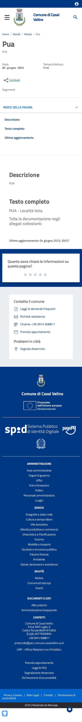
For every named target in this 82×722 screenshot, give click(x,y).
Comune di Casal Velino (46, 17)
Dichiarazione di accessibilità (39, 678)
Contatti (39, 617)
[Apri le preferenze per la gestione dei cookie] (6, 715)
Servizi (39, 507)
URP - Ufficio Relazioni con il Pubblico (39, 649)
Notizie (28, 34)
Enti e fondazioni (39, 485)
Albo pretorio (39, 605)
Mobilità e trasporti (39, 544)
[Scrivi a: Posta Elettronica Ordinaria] (39, 646)
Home (5, 34)
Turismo (39, 539)
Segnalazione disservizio (39, 673)
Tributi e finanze (39, 554)
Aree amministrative (39, 470)
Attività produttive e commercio (39, 529)
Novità (16, 34)
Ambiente (39, 559)
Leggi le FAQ (39, 668)
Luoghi (39, 500)
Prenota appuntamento (39, 663)
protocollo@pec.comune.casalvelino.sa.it (39, 643)
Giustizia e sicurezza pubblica (39, 549)
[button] (77, 4)
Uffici (39, 480)
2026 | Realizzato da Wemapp (41, 705)
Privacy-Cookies (13, 695)
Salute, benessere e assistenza (39, 564)
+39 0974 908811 (39, 638)
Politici (39, 490)
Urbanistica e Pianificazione (39, 534)
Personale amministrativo (39, 495)
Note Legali (33, 695)
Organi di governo (39, 475)
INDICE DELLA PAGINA (17, 107)
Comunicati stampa (39, 583)
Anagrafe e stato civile (39, 514)
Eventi (39, 588)
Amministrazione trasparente (39, 610)
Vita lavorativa (39, 524)
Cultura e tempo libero (39, 519)
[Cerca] (75, 17)
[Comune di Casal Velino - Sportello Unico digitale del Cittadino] (19, 17)
